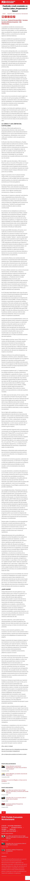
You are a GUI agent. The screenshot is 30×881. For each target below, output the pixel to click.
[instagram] (9, 821)
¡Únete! (4, 825)
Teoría (4, 829)
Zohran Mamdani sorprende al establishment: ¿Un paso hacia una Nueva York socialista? (16, 767)
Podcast (13, 829)
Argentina (9, 13)
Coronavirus (18, 13)
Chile (14, 13)
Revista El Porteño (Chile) (15, 20)
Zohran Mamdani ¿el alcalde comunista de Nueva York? (16, 774)
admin (4, 13)
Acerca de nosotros (9, 831)
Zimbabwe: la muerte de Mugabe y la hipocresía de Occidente (14, 780)
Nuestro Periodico (14, 825)
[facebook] (6, 821)
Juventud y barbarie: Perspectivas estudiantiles (14, 804)
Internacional (24, 13)
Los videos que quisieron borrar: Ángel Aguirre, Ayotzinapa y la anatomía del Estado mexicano (17, 791)
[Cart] (23, 1)
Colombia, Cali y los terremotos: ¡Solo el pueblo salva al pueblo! (16, 798)
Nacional (5, 827)
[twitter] (3, 821)
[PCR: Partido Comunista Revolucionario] (8, 3)
